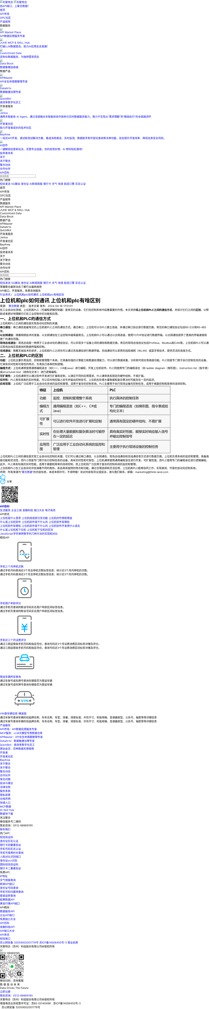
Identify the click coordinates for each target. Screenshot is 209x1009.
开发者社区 (6, 756)
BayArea (5, 759)
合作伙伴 (5, 168)
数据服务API (7, 911)
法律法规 (5, 787)
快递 (60, 183)
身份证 (25, 183)
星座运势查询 (8, 895)
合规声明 (5, 798)
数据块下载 (6, 813)
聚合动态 (5, 164)
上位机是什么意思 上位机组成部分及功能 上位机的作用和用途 (36, 518)
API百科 (4, 172)
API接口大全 (7, 930)
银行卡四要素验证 (10, 845)
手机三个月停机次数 (12, 566)
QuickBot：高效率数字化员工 (17, 744)
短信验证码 (6, 837)
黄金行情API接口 (10, 903)
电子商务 (50, 510)
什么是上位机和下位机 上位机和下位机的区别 (26, 529)
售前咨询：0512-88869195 (16, 995)
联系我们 (5, 829)
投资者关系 (6, 153)
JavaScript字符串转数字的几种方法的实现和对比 (29, 533)
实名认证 (80, 183)
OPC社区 (5, 17)
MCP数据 (5, 806)
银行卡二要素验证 (10, 868)
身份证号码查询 (9, 887)
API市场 (4, 13)
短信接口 (5, 938)
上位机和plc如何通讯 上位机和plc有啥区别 (39, 294)
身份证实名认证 (9, 841)
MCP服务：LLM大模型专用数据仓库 (21, 733)
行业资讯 (5, 294)
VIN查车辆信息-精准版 (13, 713)
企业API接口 (7, 915)
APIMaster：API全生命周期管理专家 (21, 737)
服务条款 (5, 791)
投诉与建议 (6, 783)
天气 (54, 183)
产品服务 (5, 725)
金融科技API (7, 926)
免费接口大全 (8, 919)
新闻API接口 (7, 884)
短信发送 (5, 183)
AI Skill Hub (7, 810)
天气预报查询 (8, 880)
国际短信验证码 (9, 864)
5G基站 (15, 183)
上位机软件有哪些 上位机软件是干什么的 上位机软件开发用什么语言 (40, 525)
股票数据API (7, 899)
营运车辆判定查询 (10, 676)
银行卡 (47, 183)
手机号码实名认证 (10, 848)
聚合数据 (14, 306)
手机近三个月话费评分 (13, 640)
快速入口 (5, 802)
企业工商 (16, 510)
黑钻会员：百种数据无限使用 (17, 748)
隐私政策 (5, 794)
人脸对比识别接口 (10, 856)
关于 (2, 157)
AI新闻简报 (36, 183)
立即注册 (5, 991)
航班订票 (69, 183)
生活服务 (5, 510)
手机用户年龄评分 (10, 603)
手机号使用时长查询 (12, 852)
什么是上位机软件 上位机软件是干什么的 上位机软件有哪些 (35, 522)
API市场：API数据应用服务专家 (18, 729)
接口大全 (39, 510)
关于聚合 (5, 160)
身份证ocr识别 (8, 860)
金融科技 (28, 510)
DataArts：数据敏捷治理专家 (17, 740)
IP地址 (4, 876)
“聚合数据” (27, 472)
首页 (2, 10)
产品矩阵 (5, 21)
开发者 (4, 752)
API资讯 (4, 934)
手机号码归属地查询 (12, 891)
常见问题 (5, 779)
